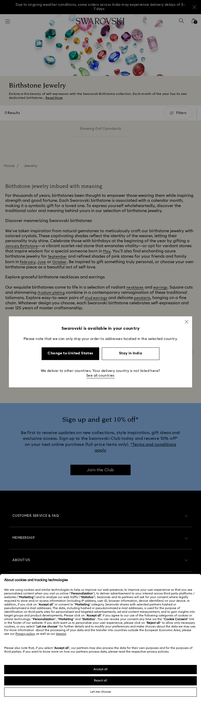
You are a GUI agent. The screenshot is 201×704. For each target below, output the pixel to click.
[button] (186, 321)
